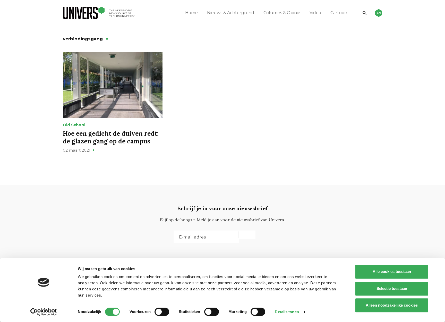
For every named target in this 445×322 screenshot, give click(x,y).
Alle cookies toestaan (392, 271)
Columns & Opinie (281, 12)
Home (191, 12)
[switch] (162, 312)
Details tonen (287, 312)
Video (315, 12)
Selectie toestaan (391, 288)
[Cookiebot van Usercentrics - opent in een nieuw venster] (43, 312)
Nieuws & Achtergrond (230, 12)
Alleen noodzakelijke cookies (392, 305)
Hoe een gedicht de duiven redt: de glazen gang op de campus (111, 137)
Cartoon (338, 12)
